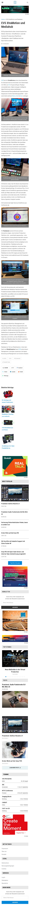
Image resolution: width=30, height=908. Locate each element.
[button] (3, 663)
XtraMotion (6, 362)
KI (9, 85)
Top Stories (7, 647)
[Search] (27, 2)
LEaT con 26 (6, 808)
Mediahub (17, 358)
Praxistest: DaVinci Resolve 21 (10, 504)
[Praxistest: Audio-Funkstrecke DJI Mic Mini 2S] (15, 699)
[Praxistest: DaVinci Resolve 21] (15, 724)
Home (3, 19)
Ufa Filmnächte (7, 779)
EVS (2, 80)
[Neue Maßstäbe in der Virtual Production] (15, 658)
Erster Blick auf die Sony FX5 (10, 533)
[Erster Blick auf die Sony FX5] (15, 749)
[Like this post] (13, 367)
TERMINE (6, 774)
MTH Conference (7, 790)
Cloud (4, 358)
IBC (3, 785)
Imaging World (6, 796)
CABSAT (4, 802)
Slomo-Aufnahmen (17, 96)
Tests (5, 680)
